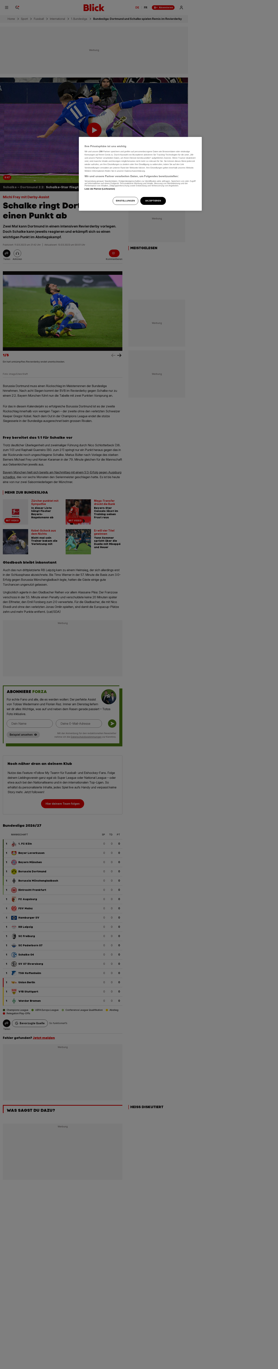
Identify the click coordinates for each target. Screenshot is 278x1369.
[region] (140, 174)
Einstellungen (125, 201)
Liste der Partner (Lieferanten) (100, 189)
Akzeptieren (153, 201)
